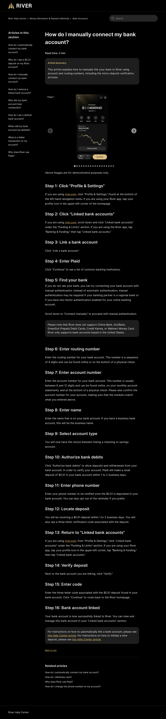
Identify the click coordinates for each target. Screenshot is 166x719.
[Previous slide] (50, 130)
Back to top (51, 650)
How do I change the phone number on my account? (73, 686)
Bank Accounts (80, 18)
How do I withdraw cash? (58, 677)
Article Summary (57, 62)
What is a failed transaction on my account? (17, 141)
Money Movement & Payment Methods (49, 18)
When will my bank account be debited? (19, 128)
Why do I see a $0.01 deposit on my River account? (19, 63)
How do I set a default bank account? (20, 117)
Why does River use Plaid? (18, 154)
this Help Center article (62, 635)
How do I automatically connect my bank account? (20, 49)
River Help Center (17, 18)
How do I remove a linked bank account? (19, 91)
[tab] (75, 166)
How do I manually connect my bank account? (18, 78)
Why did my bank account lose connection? (17, 104)
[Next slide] (133, 130)
